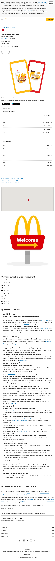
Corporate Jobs (23, 420)
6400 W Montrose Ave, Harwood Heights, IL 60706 (12, 178)
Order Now (50, 19)
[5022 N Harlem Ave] (28, 200)
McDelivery (26, 324)
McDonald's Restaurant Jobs (12, 410)
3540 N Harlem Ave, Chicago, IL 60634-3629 (11, 182)
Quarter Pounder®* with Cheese (24, 494)
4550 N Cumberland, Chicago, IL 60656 (9, 180)
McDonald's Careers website (26, 418)
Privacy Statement (27, 10)
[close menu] (2, 19)
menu (28, 493)
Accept (51, 3)
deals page (22, 501)
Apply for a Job (4, 523)
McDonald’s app (11, 374)
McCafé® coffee (43, 493)
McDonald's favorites (22, 431)
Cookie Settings (27, 554)
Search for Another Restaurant (9, 27)
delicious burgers (9, 494)
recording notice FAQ (15, 403)
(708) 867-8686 (12, 38)
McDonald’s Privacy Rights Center (9, 15)
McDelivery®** (31, 499)
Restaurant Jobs (15, 420)
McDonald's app (44, 320)
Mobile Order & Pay (16, 344)
